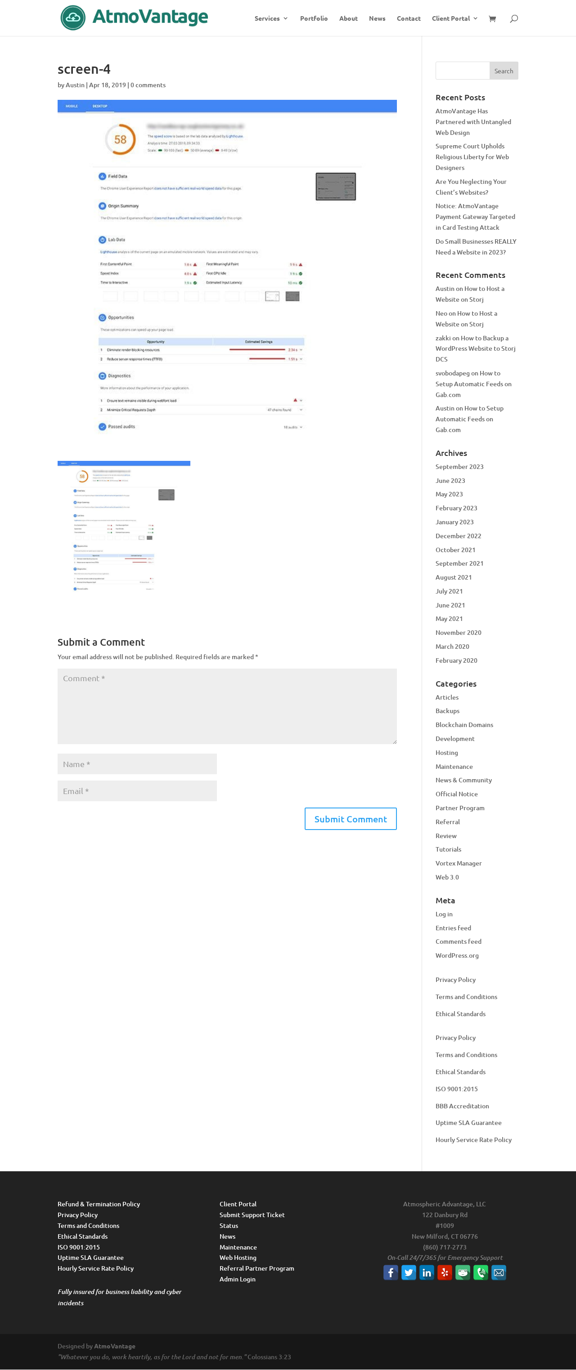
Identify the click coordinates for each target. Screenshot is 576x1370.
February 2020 (456, 660)
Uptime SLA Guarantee (469, 1122)
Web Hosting (238, 1257)
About (348, 18)
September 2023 (460, 466)
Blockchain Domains (464, 724)
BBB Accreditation (462, 1106)
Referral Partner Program (257, 1268)
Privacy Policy (456, 979)
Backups (447, 710)
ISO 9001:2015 (457, 1088)
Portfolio (314, 18)
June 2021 (450, 605)
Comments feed (459, 941)
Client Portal (451, 18)
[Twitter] (409, 1273)
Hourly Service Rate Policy (474, 1139)
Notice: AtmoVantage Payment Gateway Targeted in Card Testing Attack (475, 216)
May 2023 (449, 494)
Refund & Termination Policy (99, 1204)
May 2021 (449, 618)
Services (267, 18)
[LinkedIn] (427, 1273)
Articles (447, 697)
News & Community (464, 780)
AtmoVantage (114, 1346)
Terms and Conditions (466, 996)
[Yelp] (445, 1273)
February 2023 (456, 508)
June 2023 (450, 480)
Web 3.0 (447, 877)
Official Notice (457, 794)
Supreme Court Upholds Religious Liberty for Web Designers (472, 157)
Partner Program (460, 807)
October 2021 (456, 549)
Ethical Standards (461, 1013)
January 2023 (455, 522)
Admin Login (238, 1279)
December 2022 (459, 535)
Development (455, 738)
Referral (448, 821)
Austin (75, 84)
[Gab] (463, 1273)
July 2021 (449, 591)
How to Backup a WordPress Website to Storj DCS (476, 349)
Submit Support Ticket (252, 1214)
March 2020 (452, 646)
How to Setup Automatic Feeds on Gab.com (474, 384)
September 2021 (460, 563)
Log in (444, 914)
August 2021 (454, 577)
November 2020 (459, 632)
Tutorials (448, 849)
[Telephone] (481, 1273)
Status (229, 1225)
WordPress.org (457, 955)
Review (446, 835)
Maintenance (454, 766)
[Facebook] (391, 1273)
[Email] (499, 1273)
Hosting (447, 752)
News (377, 18)
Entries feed (453, 928)
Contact (409, 18)
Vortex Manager (459, 863)
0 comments (148, 84)
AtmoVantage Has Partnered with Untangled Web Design (473, 122)
